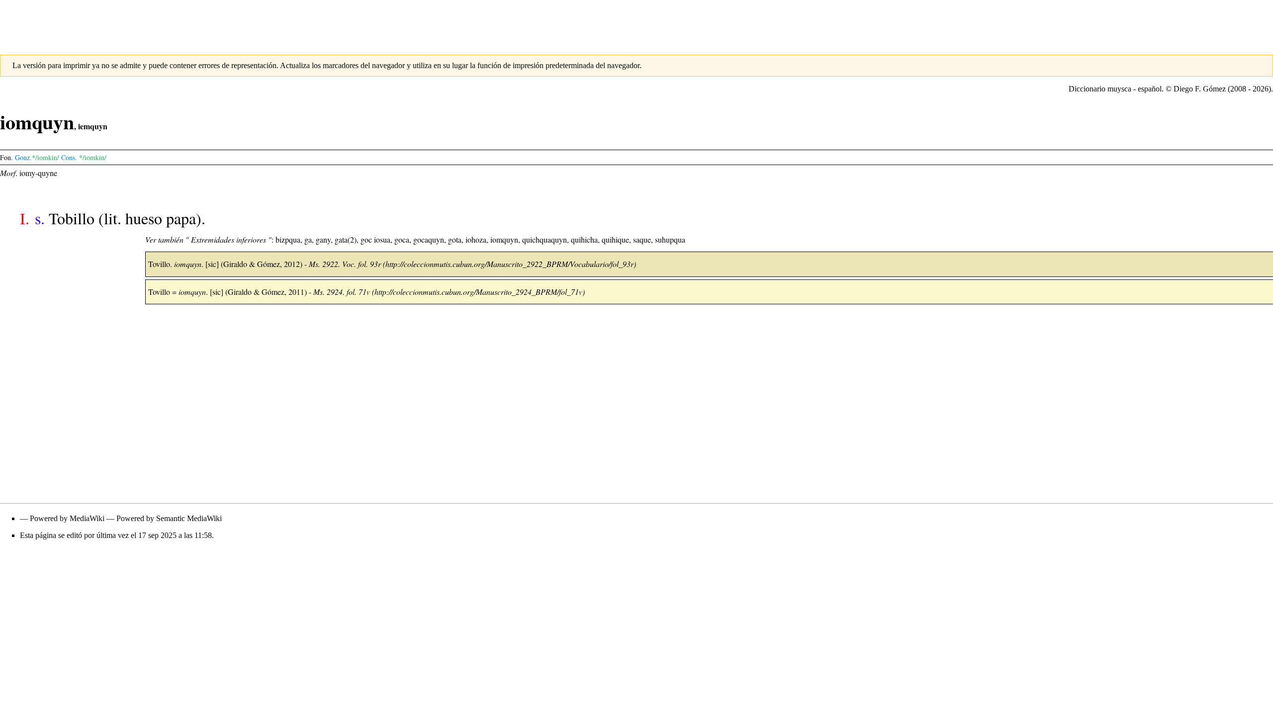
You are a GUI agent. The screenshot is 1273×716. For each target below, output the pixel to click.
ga (308, 239)
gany (323, 239)
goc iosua (375, 239)
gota (454, 239)
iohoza (475, 239)
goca (401, 239)
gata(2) (346, 239)
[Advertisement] (636, 22)
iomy (27, 173)
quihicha (584, 239)
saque (642, 239)
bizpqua (287, 239)
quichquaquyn (544, 239)
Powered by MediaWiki (67, 518)
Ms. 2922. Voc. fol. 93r (345, 264)
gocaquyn (428, 239)
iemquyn (92, 126)
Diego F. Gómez (1200, 89)
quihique (615, 239)
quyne (47, 173)
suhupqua (670, 239)
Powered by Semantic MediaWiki (169, 518)
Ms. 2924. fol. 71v (341, 291)
